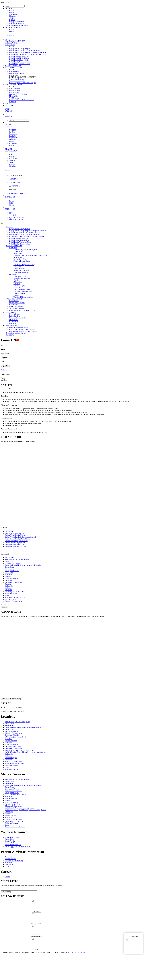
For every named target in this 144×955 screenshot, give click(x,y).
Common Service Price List (18, 327)
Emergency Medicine (20, 263)
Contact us (12, 102)
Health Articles (14, 71)
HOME (7, 39)
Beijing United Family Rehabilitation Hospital (24, 50)
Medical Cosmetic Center (21, 289)
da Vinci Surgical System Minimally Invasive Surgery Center (25, 752)
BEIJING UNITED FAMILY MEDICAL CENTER (26, 236)
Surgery (16, 295)
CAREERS (9, 105)
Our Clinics (13, 248)
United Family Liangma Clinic (19, 56)
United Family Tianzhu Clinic (19, 240)
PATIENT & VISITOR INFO (15, 85)
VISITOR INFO (11, 312)
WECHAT (8, 111)
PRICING (8, 103)
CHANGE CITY (11, 8)
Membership (13, 96)
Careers (7, 877)
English (11, 31)
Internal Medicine (19, 268)
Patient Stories (14, 92)
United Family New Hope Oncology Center (19, 750)
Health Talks (13, 75)
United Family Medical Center (19, 58)
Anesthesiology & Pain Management (25, 249)
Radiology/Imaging (19, 293)
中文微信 (12, 215)
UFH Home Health (13, 144)
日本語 (11, 35)
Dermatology (9, 569)
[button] (74, 116)
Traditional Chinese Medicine (15, 597)
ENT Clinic (9, 573)
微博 (11, 213)
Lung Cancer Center (20, 276)
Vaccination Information (17, 81)
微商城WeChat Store (16, 219)
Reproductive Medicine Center (13, 139)
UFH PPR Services (12, 131)
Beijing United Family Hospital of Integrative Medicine (27, 52)
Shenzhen (12, 166)
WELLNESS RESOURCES (14, 67)
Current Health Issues (16, 79)
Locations (9, 227)
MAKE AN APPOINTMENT (15, 41)
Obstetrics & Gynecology (21, 278)
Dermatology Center (20, 259)
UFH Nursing (14, 98)
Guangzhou (13, 14)
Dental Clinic (17, 257)
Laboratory (13, 274)
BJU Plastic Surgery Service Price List (22, 329)
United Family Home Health (18, 25)
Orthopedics (17, 282)
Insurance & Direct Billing (18, 94)
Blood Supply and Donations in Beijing (22, 83)
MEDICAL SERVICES (13, 66)
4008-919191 (13, 179)
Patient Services (14, 90)
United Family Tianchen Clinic (19, 64)
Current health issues (16, 306)
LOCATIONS (10, 45)
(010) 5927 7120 (14, 186)
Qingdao (12, 20)
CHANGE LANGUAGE (13, 27)
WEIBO (8, 109)
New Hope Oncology (16, 23)
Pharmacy (16, 287)
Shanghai (12, 16)
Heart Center (17, 253)
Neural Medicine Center (21, 270)
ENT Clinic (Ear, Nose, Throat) (24, 265)
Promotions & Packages (17, 73)
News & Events (14, 88)
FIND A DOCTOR (11, 43)
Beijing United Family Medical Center (18, 539)
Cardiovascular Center (12, 563)
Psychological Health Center (22, 291)
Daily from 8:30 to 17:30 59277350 (21, 193)
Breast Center (18, 251)
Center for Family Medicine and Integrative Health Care (32, 255)
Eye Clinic (17, 267)
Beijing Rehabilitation (16, 22)
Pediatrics (16, 284)
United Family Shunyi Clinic (18, 60)
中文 (11, 33)
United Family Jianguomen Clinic (16, 541)
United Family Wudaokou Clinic (20, 62)
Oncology (16, 280)
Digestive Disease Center (21, 261)
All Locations (9, 531)
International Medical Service (16, 333)
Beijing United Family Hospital (19, 49)
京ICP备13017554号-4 (79, 952)
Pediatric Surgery (19, 286)
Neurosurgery (9, 580)
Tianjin (11, 18)
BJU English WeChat (16, 217)
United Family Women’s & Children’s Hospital (24, 232)
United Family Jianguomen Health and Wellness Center (27, 54)
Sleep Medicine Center (21, 272)
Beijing (11, 12)
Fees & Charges (11, 325)
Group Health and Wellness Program (21, 100)
